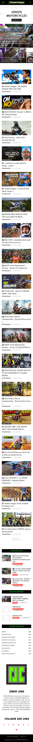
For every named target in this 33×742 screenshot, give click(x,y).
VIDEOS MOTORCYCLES (7, 83)
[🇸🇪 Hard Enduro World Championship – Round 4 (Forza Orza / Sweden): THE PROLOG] (16, 389)
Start (2, 7)
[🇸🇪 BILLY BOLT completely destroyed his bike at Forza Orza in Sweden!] (16, 230)
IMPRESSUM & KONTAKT (18, 608)
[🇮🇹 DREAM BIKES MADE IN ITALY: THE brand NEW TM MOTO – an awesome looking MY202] (16, 205)
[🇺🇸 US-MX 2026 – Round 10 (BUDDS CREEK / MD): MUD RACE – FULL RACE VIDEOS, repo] (16, 281)
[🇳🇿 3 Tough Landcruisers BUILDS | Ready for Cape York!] (6, 571)
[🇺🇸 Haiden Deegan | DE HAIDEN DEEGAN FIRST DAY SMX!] (16, 77)
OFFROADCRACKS (6, 91)
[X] (28, 725)
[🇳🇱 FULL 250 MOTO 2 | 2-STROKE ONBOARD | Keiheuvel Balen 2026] (16, 468)
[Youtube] (16, 730)
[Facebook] (4, 725)
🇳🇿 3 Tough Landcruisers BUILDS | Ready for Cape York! (21, 571)
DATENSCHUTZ (17, 616)
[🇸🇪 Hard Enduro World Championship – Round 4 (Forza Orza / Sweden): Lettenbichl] (16, 307)
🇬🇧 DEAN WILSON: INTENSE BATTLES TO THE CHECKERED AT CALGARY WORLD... (16, 373)
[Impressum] (6, 609)
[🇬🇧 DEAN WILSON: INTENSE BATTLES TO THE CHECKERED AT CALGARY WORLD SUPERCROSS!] (16, 361)
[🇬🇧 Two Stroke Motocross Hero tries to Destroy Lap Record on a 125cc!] (16, 443)
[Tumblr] (23, 725)
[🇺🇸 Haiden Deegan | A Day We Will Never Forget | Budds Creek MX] (16, 179)
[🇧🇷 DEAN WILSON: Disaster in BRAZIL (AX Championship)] (16, 102)
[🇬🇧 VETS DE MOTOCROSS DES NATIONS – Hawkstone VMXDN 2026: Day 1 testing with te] (16, 36)
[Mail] (18, 725)
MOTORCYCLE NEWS (6, 236)
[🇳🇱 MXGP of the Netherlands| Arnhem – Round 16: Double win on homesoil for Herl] (16, 256)
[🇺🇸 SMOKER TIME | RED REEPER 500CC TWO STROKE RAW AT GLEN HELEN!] (16, 417)
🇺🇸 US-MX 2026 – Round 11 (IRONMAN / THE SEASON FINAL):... (21, 581)
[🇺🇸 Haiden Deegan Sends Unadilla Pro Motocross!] (16, 494)
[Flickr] (8, 725)
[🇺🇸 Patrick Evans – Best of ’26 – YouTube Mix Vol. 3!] (16, 128)
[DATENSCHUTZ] (6, 618)
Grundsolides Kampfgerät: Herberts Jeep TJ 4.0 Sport (20, 599)
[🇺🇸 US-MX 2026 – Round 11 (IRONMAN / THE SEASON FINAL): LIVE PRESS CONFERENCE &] (13, 55)
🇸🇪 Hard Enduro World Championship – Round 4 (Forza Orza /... (16, 319)
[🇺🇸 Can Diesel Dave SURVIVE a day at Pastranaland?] (16, 519)
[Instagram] (13, 725)
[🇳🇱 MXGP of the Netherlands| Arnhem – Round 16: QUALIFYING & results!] (16, 335)
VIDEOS (7, 7)
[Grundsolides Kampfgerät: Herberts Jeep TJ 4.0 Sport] (6, 599)
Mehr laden (16, 539)
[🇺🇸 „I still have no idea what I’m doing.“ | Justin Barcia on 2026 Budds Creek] (16, 153)
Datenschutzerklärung (12, 736)
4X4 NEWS (4, 525)
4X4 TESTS (15, 602)
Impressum (16, 607)
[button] (3, 2)
